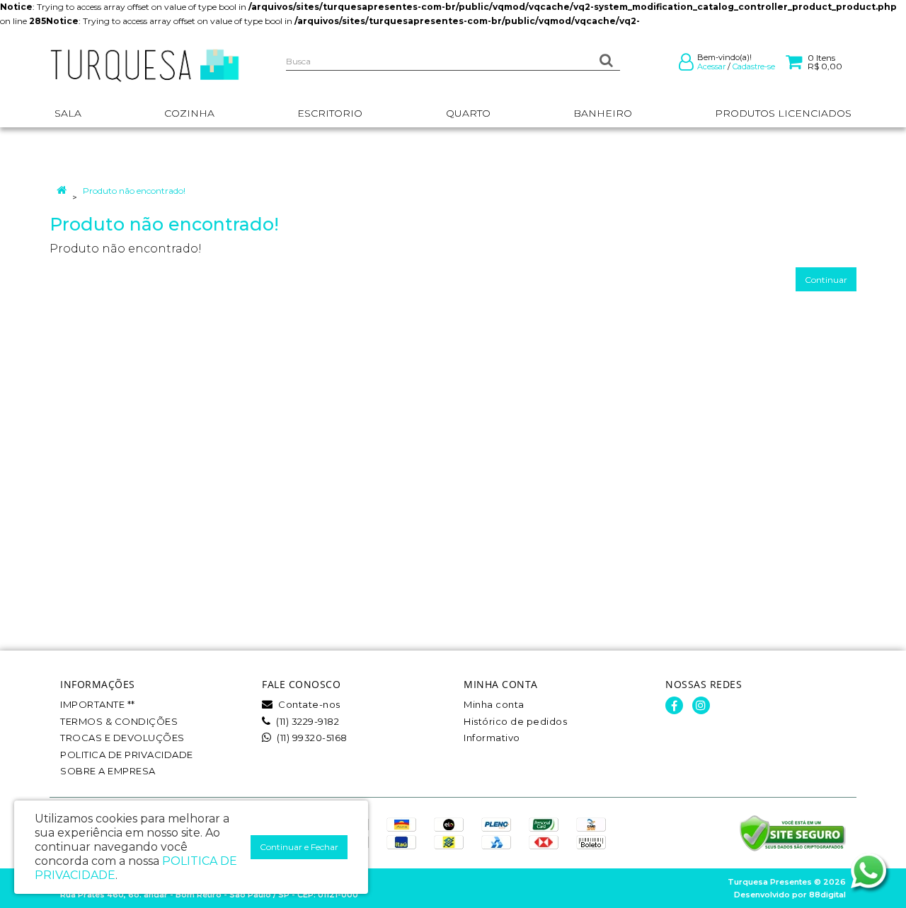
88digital (827, 895)
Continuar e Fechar (299, 847)
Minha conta (494, 704)
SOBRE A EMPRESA (108, 770)
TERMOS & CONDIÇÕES (119, 721)
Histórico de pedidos (515, 721)
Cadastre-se (754, 66)
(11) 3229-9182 (306, 721)
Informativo (492, 737)
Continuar (826, 279)
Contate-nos (308, 704)
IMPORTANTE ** (97, 704)
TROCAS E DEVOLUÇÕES (122, 737)
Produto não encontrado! (134, 190)
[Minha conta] (686, 65)
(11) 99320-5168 (311, 737)
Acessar (711, 66)
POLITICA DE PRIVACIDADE (126, 754)
